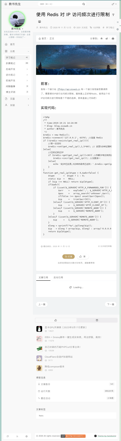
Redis (41, 415)
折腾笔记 (17, 63)
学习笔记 (17, 57)
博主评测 (17, 92)
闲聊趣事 (17, 86)
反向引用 (58, 277)
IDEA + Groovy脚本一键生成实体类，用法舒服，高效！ (74, 337)
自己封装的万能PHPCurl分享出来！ (63, 346)
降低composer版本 (54, 366)
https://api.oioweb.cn (70, 89)
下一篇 (110, 304)
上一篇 (41, 304)
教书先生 (44, 27)
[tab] (55, 320)
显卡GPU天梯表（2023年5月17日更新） (66, 327)
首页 (44, 38)
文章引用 (43, 277)
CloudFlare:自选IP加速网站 (59, 356)
